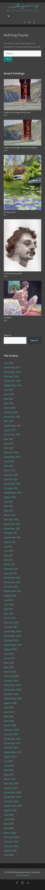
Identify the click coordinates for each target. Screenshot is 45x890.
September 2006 (13, 805)
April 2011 (8, 559)
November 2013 (12, 457)
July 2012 (8, 501)
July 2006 (8, 814)
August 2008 (10, 703)
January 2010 (10, 627)
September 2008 (13, 698)
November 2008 (12, 689)
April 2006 (9, 828)
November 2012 (12, 483)
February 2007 (11, 783)
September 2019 (12, 385)
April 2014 (9, 448)
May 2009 (9, 662)
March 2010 (9, 618)
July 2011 (8, 546)
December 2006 (12, 792)
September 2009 (13, 644)
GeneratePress (23, 875)
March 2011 (9, 564)
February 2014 (11, 452)
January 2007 (11, 788)
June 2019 (9, 394)
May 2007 (9, 770)
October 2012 (11, 488)
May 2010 (8, 609)
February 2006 (11, 837)
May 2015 (8, 439)
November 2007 (12, 743)
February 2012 (11, 519)
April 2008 (9, 720)
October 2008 (11, 694)
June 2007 (9, 765)
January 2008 (11, 734)
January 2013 (10, 479)
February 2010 (11, 622)
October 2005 (11, 846)
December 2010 (12, 577)
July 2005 (9, 855)
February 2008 (11, 729)
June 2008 (9, 712)
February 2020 (11, 376)
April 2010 (8, 613)
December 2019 (12, 380)
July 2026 (8, 363)
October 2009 (11, 640)
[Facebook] (24, 22)
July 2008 (8, 707)
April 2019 (8, 403)
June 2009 (9, 658)
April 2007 (9, 774)
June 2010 (9, 604)
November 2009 (12, 635)
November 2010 (12, 582)
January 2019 (10, 412)
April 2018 (8, 421)
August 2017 (10, 430)
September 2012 (12, 492)
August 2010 (10, 595)
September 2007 (13, 752)
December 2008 (12, 685)
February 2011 (11, 568)
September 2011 (12, 537)
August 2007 (10, 756)
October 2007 (11, 747)
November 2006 (12, 796)
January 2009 (11, 680)
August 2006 (10, 810)
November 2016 (12, 434)
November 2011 (12, 528)
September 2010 (12, 591)
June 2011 (8, 550)
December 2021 (12, 367)
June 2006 (9, 819)
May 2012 (8, 506)
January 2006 (11, 841)
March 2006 (10, 832)
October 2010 (11, 586)
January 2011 (10, 573)
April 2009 (9, 667)
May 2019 (8, 398)
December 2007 (12, 738)
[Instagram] (29, 22)
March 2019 (9, 407)
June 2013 (9, 461)
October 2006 (11, 801)
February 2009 (11, 676)
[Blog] (34, 22)
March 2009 (10, 671)
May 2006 (9, 823)
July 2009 (8, 653)
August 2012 (10, 497)
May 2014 (8, 443)
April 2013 (8, 465)
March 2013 (9, 470)
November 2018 (12, 416)
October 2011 (10, 533)
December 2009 (12, 631)
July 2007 (8, 761)
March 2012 (9, 515)
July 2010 (8, 600)
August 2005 (10, 850)
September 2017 (12, 425)
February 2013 (11, 474)
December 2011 (12, 524)
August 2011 (9, 542)
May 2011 (8, 555)
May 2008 (9, 716)
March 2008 (10, 725)
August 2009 (10, 649)
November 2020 (12, 372)
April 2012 (8, 510)
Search (7, 335)
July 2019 (8, 389)
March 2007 (10, 779)
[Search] (8, 59)
